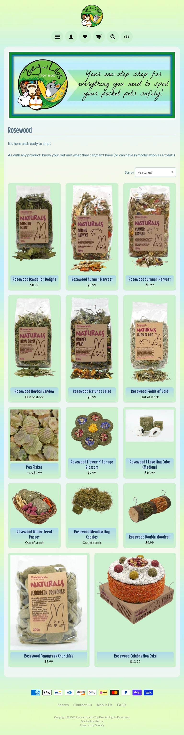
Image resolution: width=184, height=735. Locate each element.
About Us (104, 704)
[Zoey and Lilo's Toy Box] (92, 25)
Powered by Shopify (92, 725)
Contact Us (82, 704)
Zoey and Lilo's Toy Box (90, 717)
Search (63, 704)
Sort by (129, 172)
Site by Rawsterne (92, 721)
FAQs (121, 704)
